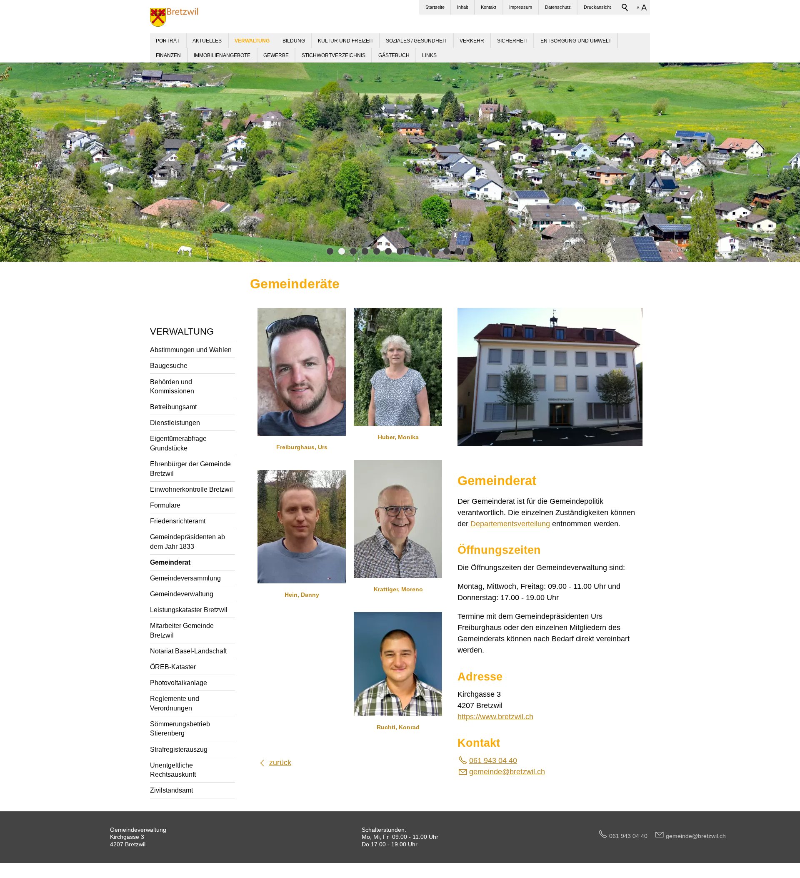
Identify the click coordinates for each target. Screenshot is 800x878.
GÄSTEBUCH (394, 55)
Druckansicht (597, 7)
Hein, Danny (302, 594)
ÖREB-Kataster (173, 666)
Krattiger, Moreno (398, 589)
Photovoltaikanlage (178, 682)
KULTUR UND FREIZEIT (345, 40)
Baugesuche (169, 365)
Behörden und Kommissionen (172, 386)
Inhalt (462, 7)
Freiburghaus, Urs (302, 447)
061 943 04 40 (493, 760)
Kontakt (488, 7)
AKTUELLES (207, 40)
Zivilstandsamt (171, 790)
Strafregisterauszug (179, 749)
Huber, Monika (398, 437)
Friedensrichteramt (177, 521)
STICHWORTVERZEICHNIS (333, 55)
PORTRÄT (168, 40)
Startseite (435, 7)
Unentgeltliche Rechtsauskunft (173, 769)
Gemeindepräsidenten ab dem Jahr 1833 (187, 541)
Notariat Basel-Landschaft (188, 651)
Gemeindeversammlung (185, 578)
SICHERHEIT (512, 40)
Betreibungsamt (173, 406)
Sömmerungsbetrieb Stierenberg (180, 728)
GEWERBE (276, 55)
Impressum (520, 7)
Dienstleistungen (175, 422)
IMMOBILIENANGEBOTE (222, 55)
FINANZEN (168, 55)
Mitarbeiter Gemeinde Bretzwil (182, 630)
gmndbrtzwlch (507, 772)
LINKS (429, 55)
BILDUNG (293, 40)
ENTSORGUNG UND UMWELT (575, 40)
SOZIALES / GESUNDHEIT (416, 40)
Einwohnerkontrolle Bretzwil (191, 489)
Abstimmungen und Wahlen (191, 349)
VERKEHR (472, 40)
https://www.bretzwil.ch (495, 717)
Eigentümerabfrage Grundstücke (178, 443)
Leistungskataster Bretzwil (189, 609)
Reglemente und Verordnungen (174, 703)
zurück (280, 762)
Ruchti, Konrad (398, 727)
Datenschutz (558, 7)
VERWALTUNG (182, 331)
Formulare (165, 505)
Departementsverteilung (510, 524)
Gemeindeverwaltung (181, 594)
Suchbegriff (625, 7)
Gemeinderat (170, 562)
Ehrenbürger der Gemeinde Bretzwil (190, 468)
